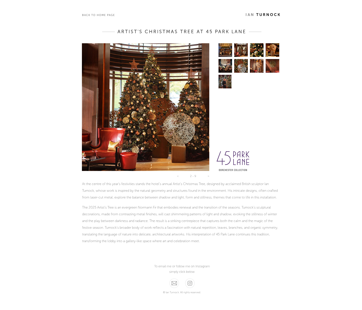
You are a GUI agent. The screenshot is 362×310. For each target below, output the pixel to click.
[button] (178, 176)
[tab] (225, 50)
